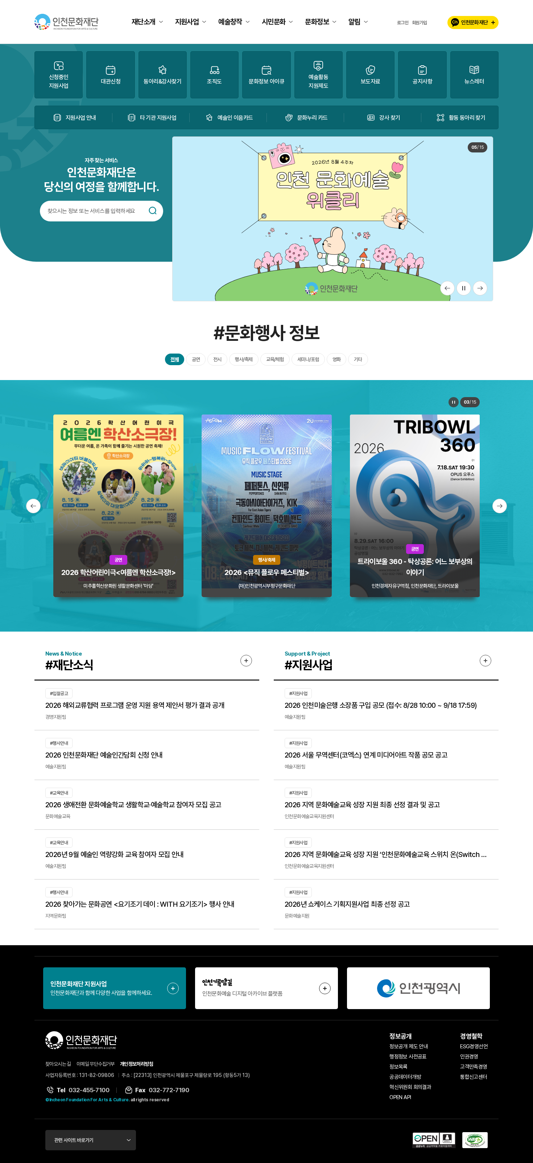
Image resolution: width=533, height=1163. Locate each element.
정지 (463, 288)
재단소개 (144, 21)
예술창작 (230, 21)
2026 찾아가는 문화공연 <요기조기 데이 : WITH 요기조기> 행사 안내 (140, 904)
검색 (153, 210)
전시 (217, 359)
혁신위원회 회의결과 (410, 1087)
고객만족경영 (473, 1067)
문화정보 (317, 21)
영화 (336, 359)
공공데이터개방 (405, 1077)
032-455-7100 (89, 1090)
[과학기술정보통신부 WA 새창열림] (475, 1140)
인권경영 (469, 1056)
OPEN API (400, 1097)
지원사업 (187, 21)
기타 (358, 359)
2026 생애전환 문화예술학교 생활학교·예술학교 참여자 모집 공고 (133, 804)
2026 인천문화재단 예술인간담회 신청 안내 (104, 755)
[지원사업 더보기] (485, 660)
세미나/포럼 (308, 359)
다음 (480, 288)
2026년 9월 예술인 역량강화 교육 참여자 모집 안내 (114, 854)
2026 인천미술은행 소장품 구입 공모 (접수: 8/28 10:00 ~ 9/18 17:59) (381, 705)
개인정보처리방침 (136, 1064)
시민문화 (274, 21)
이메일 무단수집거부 (96, 1064)
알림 (354, 21)
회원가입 (419, 22)
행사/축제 (244, 359)
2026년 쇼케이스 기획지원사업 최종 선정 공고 (347, 904)
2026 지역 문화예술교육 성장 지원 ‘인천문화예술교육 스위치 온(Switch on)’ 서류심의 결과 (386, 854)
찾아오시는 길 (58, 1064)
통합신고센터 (473, 1077)
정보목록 (398, 1067)
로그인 (402, 22)
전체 (174, 359)
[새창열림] (418, 988)
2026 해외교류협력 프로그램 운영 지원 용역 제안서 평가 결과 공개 (134, 705)
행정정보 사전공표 (408, 1056)
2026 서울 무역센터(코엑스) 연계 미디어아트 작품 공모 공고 (366, 755)
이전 (447, 288)
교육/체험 (275, 359)
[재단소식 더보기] (246, 660)
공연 (196, 359)
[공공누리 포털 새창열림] (434, 1140)
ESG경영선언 (474, 1046)
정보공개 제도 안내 (408, 1046)
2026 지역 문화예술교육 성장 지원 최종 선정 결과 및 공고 (362, 804)
